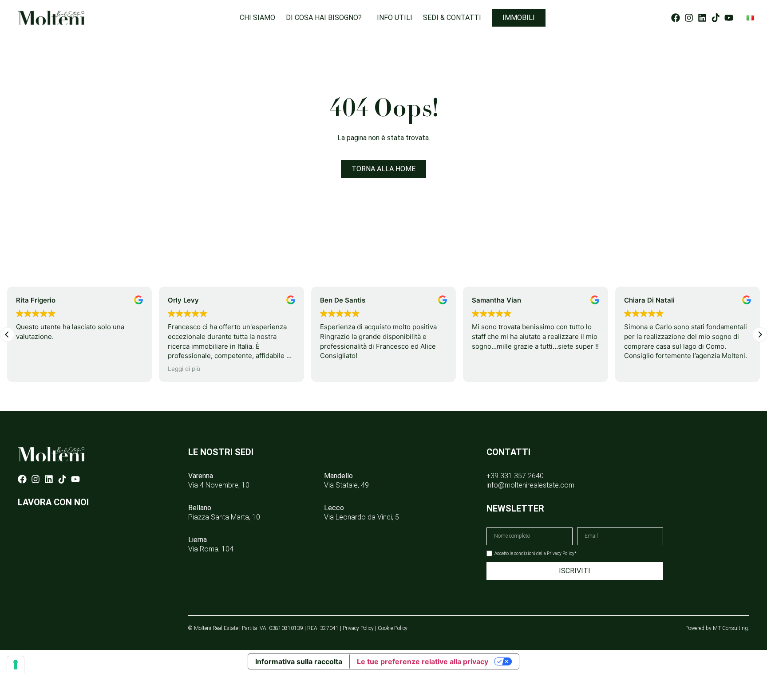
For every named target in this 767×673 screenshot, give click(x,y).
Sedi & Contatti (452, 17)
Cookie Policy (392, 628)
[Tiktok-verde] (715, 17)
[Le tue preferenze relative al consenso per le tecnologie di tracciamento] (15, 664)
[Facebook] (675, 17)
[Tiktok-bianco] (62, 479)
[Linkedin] (702, 17)
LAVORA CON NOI (53, 502)
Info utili (394, 17)
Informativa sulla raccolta (298, 661)
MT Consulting (730, 628)
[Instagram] (688, 17)
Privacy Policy (358, 628)
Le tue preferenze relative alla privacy (422, 661)
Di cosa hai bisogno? (324, 17)
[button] (760, 334)
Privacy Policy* (562, 553)
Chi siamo (257, 17)
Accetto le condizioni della (535, 553)
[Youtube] (728, 17)
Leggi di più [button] (184, 368)
